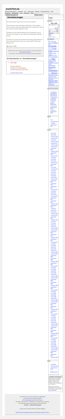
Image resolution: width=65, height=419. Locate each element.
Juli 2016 (53, 157)
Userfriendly (55, 77)
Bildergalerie (15, 13)
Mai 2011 (53, 224)
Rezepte (37, 11)
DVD (49, 44)
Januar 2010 (54, 253)
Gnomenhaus (54, 121)
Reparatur (52, 67)
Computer (55, 43)
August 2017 (54, 143)
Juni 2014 (53, 172)
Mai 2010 (53, 247)
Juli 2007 (53, 315)
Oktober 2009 (54, 261)
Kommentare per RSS (30, 400)
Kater (53, 55)
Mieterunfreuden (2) (12, 15)
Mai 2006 (53, 343)
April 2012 (53, 210)
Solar (50, 73)
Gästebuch (8, 13)
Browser (50, 43)
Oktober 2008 (54, 285)
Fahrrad (50, 48)
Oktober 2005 (54, 357)
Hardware (55, 51)
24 (51, 33)
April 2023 (53, 134)
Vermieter (24, 52)
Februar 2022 (54, 136)
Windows (55, 82)
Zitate (56, 85)
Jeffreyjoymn (54, 97)
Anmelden (53, 364)
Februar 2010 (54, 252)
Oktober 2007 (54, 309)
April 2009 (53, 272)
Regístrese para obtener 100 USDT (53, 93)
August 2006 (54, 337)
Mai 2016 (53, 160)
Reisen (50, 64)
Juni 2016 (53, 159)
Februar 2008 (54, 300)
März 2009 (54, 274)
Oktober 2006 (54, 333)
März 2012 (54, 211)
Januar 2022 (54, 138)
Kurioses (54, 57)
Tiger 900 (50, 76)
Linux (50, 59)
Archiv (32, 13)
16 (49, 31)
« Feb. (50, 36)
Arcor (50, 41)
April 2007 (53, 320)
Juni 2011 (53, 223)
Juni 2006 (53, 341)
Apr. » (53, 36)
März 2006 (54, 346)
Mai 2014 (53, 174)
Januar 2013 (54, 196)
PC (55, 61)
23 (49, 33)
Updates (51, 78)
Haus (50, 53)
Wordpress (52, 85)
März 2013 (54, 194)
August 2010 (54, 242)
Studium (51, 75)
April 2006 (53, 344)
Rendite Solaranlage (53, 99)
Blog (25, 11)
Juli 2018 (53, 139)
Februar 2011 (54, 228)
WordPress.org (54, 372)
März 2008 (54, 298)
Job (50, 55)
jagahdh (53, 123)
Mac (53, 59)
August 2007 (54, 314)
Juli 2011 (53, 221)
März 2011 (54, 226)
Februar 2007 (54, 324)
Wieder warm (38, 15)
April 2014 (53, 175)
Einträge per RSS (30, 398)
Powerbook (55, 62)
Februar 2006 (54, 348)
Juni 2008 (53, 293)
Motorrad (51, 61)
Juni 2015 (53, 167)
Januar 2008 (54, 301)
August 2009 (54, 266)
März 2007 (54, 322)
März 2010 (54, 250)
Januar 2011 (54, 229)
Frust (54, 48)
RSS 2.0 (29, 53)
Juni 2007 (53, 317)
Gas (50, 51)
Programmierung (45, 11)
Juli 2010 (53, 243)
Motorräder (31, 11)
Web (56, 81)
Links (21, 13)
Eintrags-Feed (54, 366)
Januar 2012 (54, 215)
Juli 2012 (53, 208)
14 (57, 30)
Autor (52, 11)
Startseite (20, 11)
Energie (53, 46)
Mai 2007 (53, 319)
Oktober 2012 (54, 203)
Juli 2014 (53, 170)
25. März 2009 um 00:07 (16, 72)
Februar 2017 (54, 145)
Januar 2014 (54, 179)
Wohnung (28, 52)
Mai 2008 (53, 295)
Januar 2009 (54, 277)
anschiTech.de (12, 9)
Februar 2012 (54, 213)
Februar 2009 (54, 276)
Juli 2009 (53, 267)
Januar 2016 (54, 162)
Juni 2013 (53, 191)
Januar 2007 (54, 325)
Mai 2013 (53, 192)
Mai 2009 (53, 271)
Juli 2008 (53, 291)
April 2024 (53, 133)
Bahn (53, 41)
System (56, 75)
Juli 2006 (53, 339)
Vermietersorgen (15, 17)
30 (49, 35)
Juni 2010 (53, 245)
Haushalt (54, 53)
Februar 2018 (54, 141)
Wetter (51, 82)
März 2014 (54, 177)
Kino (56, 55)
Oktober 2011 (54, 219)
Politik (51, 63)
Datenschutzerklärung (10, 11)
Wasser (51, 81)
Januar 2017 (54, 146)
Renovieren (52, 65)
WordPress (42, 396)
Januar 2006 (54, 349)
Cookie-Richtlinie (52, 390)
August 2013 (54, 189)
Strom (54, 73)
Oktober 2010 (54, 237)
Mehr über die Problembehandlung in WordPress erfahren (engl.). (32, 412)
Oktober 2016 (54, 151)
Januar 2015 (54, 168)
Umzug (54, 76)
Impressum (26, 13)
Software (53, 70)
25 (52, 33)
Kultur (50, 57)
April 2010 (53, 248)
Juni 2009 (53, 269)
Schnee (50, 68)
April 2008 (53, 296)
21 (57, 31)
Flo (52, 119)
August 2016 (54, 155)
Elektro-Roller (53, 95)
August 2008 (54, 290)
